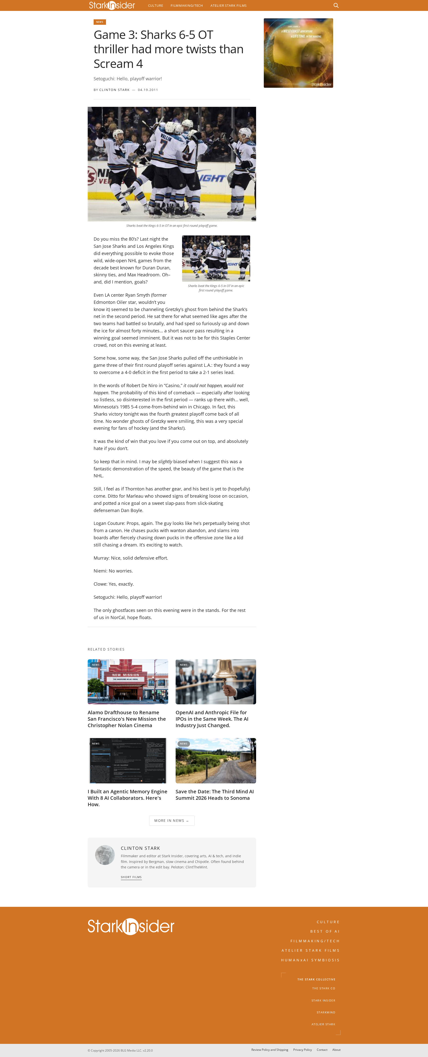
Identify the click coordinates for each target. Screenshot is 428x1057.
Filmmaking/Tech (187, 5)
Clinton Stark (114, 89)
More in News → (171, 820)
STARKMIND (326, 1012)
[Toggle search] (336, 5)
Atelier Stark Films (229, 5)
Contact (322, 1050)
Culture (155, 5)
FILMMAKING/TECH (316, 941)
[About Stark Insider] (298, 53)
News (100, 22)
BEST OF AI (325, 931)
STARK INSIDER (324, 1000)
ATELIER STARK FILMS (311, 950)
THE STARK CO (323, 988)
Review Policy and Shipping (269, 1050)
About (336, 1050)
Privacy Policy (302, 1050)
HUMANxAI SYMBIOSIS (311, 960)
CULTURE (329, 921)
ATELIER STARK (324, 1024)
